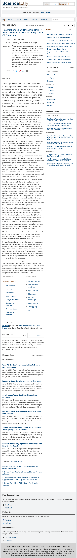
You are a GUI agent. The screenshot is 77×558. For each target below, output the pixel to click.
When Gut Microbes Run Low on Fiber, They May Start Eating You (59, 129)
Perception (50, 87)
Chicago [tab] (39, 335)
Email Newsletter (10, 505)
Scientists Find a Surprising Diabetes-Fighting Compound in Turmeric (22, 473)
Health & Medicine (9, 281)
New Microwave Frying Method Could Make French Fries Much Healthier (59, 159)
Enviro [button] (26, 19)
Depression (50, 93)
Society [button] (34, 19)
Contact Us (8, 540)
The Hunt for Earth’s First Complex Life (59, 46)
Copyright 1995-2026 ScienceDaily (15, 549)
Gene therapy (33, 303)
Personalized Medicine (10, 313)
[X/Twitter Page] (56, 3)
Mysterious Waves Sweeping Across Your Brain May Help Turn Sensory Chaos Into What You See (60, 137)
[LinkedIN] (23, 71)
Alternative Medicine (53, 75)
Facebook (8, 520)
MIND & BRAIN (50, 84)
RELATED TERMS (31, 277)
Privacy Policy (44, 546)
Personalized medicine (33, 285)
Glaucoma (31, 294)
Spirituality (50, 90)
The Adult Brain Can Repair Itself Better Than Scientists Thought (59, 147)
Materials (5, 326)
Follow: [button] (47, 4)
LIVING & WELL (50, 96)
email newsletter (47, 12)
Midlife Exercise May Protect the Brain (59, 63)
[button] (65, 25)
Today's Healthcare (12, 299)
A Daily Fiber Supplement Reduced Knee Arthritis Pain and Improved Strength (60, 164)
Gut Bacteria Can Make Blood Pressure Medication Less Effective (21, 412)
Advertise (35, 546)
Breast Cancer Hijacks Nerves (56, 49)
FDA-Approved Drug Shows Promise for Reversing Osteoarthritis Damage (20, 467)
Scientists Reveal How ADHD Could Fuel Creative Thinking (20, 484)
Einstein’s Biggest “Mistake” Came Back (59, 34)
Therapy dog (32, 306)
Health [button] (10, 19)
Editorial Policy (55, 546)
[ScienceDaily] (15, 3)
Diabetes (50, 81)
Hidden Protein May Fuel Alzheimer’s (59, 60)
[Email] (27, 71)
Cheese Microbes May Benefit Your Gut (59, 40)
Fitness (49, 105)
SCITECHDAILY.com (16, 461)
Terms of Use (66, 546)
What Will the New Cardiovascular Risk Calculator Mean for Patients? (21, 366)
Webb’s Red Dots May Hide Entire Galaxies (61, 43)
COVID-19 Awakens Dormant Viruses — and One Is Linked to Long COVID (59, 124)
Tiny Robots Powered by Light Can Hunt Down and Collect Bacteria (60, 119)
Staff (19, 546)
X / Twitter (8, 523)
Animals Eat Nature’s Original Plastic (58, 57)
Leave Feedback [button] (10, 537)
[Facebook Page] (52, 3)
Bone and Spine (11, 309)
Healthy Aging (51, 78)
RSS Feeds (8, 508)
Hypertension (10, 285)
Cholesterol (10, 292)
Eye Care (9, 289)
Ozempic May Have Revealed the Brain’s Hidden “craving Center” (60, 143)
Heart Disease (11, 296)
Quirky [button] (43, 19)
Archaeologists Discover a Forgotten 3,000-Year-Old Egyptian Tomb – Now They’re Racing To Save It (20, 478)
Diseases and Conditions (10, 304)
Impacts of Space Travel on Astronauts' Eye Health (21, 381)
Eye (29, 310)
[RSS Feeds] (69, 3)
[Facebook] (13, 71)
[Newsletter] (73, 3)
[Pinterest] (20, 71)
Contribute (26, 546)
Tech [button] (18, 19)
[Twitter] (16, 71)
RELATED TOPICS (8, 277)
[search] (73, 19)
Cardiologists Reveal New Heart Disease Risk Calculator (19, 396)
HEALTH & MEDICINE (52, 72)
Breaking (49, 29)
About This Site (11, 546)
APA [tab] (31, 335)
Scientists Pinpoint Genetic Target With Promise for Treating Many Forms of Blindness (21, 428)
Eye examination (34, 281)
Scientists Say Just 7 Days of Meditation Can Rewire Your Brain (59, 155)
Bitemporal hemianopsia (32, 298)
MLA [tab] (24, 335)
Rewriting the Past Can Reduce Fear (58, 37)
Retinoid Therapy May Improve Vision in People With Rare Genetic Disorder (22, 444)
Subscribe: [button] (62, 4)
